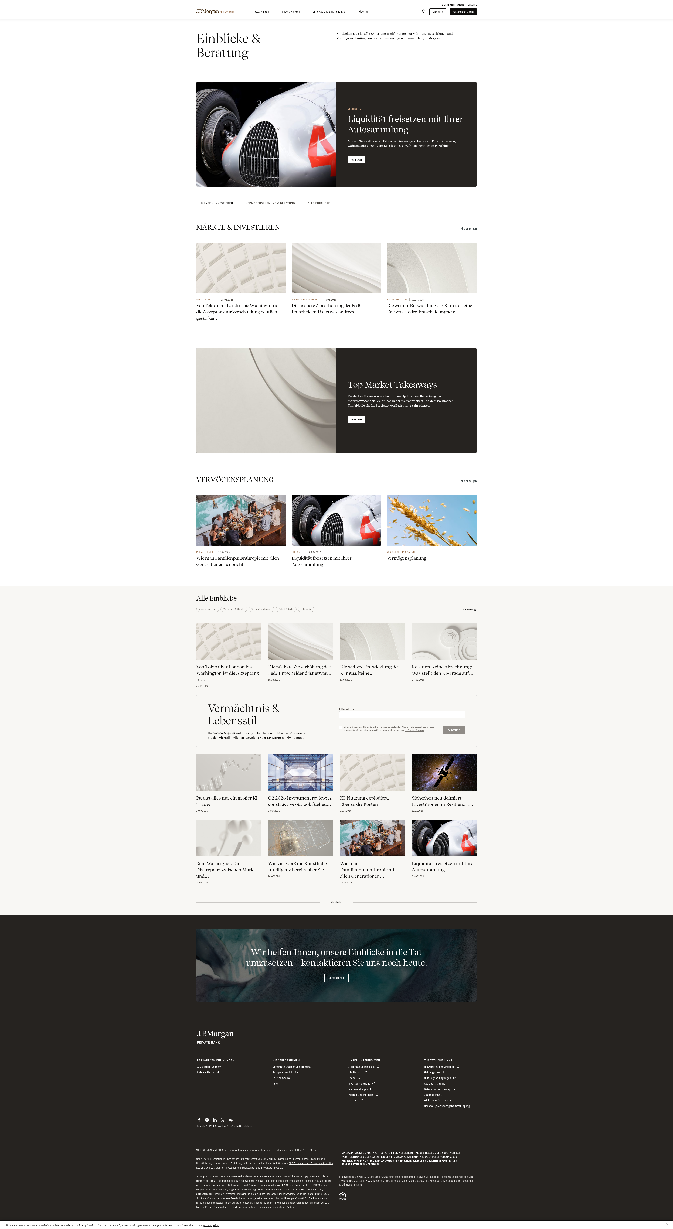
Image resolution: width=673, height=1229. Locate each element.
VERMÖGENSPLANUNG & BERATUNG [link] (270, 203)
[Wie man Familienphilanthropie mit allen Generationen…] (372, 840)
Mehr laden (336, 902)
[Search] (424, 12)
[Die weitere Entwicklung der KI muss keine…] (372, 643)
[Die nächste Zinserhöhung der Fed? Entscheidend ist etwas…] (300, 643)
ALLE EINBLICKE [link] (319, 203)
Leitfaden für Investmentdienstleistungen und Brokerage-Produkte (246, 1167)
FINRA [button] (213, 1189)
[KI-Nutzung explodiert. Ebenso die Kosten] (372, 774)
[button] (452, 5)
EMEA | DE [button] (472, 5)
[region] (336, 1224)
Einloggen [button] (438, 12)
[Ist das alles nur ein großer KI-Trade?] (228, 774)
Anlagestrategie (206, 299)
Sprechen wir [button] (336, 978)
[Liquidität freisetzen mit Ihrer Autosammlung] (444, 840)
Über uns (364, 12)
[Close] (667, 1224)
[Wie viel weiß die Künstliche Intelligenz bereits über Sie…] (300, 840)
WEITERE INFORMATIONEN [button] (210, 1150)
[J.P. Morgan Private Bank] (215, 11)
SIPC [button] (225, 1189)
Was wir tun (262, 12)
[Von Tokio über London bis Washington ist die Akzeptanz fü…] (228, 643)
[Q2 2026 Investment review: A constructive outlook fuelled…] (300, 774)
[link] (241, 268)
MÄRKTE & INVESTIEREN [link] (216, 203)
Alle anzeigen (469, 228)
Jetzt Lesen (356, 160)
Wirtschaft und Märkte (306, 299)
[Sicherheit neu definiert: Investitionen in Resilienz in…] (444, 774)
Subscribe (454, 730)
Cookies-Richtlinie (434, 1083)
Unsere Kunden (291, 12)
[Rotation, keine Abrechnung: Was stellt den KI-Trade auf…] (444, 643)
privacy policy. (211, 1225)
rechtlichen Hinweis (270, 1202)
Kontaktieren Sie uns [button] (463, 12)
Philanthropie (204, 552)
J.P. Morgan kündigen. (414, 730)
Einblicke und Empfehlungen (329, 12)
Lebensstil (354, 108)
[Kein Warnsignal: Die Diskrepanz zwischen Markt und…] (228, 840)
